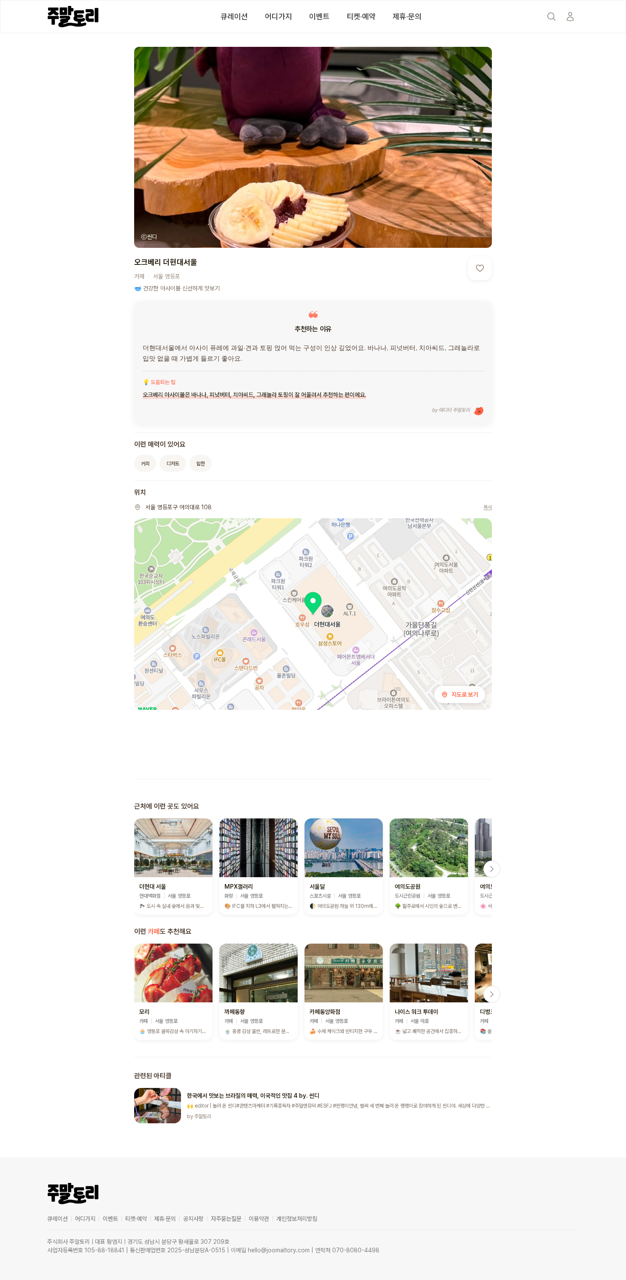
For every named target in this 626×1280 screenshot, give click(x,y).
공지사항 (193, 1218)
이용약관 (259, 1218)
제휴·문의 (407, 16)
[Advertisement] (313, 746)
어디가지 (278, 16)
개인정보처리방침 (296, 1218)
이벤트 (319, 16)
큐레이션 (234, 16)
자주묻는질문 (226, 1218)
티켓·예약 (361, 16)
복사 (487, 507)
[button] (173, 866)
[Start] (570, 16)
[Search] (551, 16)
